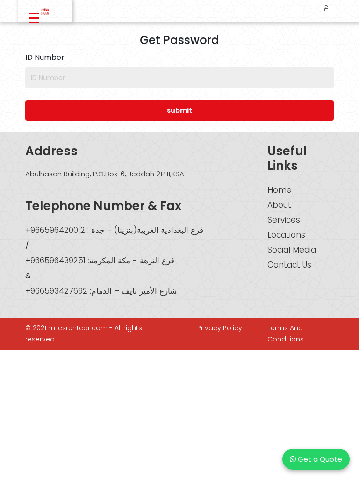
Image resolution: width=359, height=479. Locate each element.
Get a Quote (319, 459)
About (279, 204)
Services (283, 219)
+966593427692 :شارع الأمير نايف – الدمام (101, 291)
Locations (286, 234)
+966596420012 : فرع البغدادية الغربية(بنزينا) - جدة (114, 230)
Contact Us (289, 264)
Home (279, 190)
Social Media (291, 249)
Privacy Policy (219, 328)
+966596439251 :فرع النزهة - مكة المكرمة (99, 260)
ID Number (45, 57)
